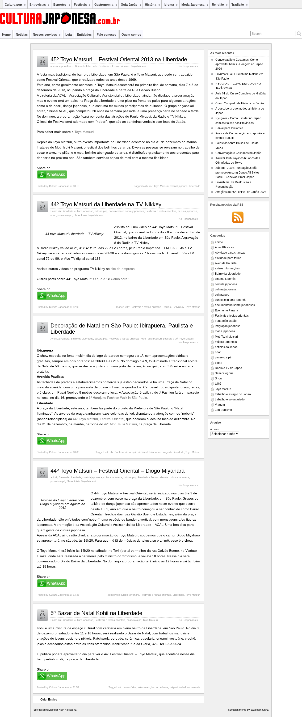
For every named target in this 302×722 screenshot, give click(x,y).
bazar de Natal (159, 687)
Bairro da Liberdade (86, 66)
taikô (84, 215)
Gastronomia (103, 4)
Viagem (220, 404)
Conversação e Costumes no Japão (238, 153)
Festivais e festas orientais (114, 66)
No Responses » (188, 66)
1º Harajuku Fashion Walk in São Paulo (118, 397)
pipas (218, 363)
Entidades (84, 34)
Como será (119, 279)
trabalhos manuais (189, 687)
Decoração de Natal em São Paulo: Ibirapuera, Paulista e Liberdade (121, 328)
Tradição (237, 4)
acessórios (130, 687)
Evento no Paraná (226, 310)
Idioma (169, 4)
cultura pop (101, 211)
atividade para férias (62, 66)
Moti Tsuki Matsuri (151, 338)
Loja (68, 34)
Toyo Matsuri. (85, 132)
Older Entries (48, 699)
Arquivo (214, 429)
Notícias (22, 34)
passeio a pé (65, 215)
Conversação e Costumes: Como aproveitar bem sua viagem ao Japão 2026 (239, 64)
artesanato (144, 687)
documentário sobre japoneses (126, 211)
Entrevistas (37, 4)
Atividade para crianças (230, 252)
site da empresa (123, 269)
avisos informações (227, 268)
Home (6, 34)
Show (77, 215)
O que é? (100, 279)
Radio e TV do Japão (228, 368)
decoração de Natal (136, 452)
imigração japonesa (227, 326)
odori (53, 215)
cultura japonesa (83, 211)
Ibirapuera (154, 452)
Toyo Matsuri (138, 66)
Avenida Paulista (59, 338)
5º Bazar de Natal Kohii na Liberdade (96, 613)
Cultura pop (13, 4)
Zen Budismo (223, 410)
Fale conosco (106, 34)
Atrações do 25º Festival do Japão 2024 (240, 192)
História (150, 4)
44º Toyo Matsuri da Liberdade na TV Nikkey (105, 204)
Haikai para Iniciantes (229, 128)
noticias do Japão (226, 347)
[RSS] (237, 218)
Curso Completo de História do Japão (239, 103)
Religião (218, 4)
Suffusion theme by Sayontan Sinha (248, 709)
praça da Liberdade (173, 452)
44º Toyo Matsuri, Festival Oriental (98, 419)
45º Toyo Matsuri (158, 186)
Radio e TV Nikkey (173, 307)
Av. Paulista (117, 452)
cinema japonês (225, 278)
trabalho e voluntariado (230, 399)
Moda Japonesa (192, 4)
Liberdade (194, 186)
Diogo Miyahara (130, 594)
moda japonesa (225, 331)
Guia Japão (129, 4)
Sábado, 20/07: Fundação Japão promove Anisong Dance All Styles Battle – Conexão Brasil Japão (237, 172)
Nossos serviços (45, 34)
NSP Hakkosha (67, 709)
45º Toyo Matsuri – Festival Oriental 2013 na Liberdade (118, 59)
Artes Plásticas (224, 247)
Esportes (59, 4)
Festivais (80, 4)
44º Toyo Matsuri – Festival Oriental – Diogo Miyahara (117, 470)
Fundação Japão (226, 321)
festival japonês (179, 186)
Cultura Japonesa (59, 186)
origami (174, 687)
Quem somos (131, 34)
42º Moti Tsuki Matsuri (120, 424)
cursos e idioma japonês (230, 300)
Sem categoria (224, 373)
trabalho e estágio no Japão (233, 394)
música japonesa (187, 211)
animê (53, 477)
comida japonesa (92, 477)
